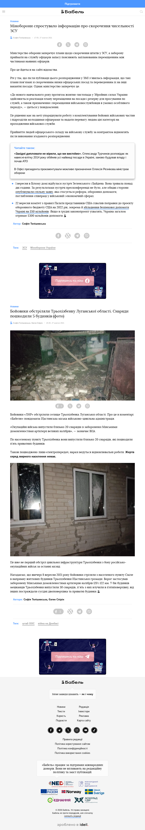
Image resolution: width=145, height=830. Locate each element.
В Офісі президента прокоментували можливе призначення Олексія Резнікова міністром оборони (71, 170)
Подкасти (61, 720)
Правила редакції (73, 739)
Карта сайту (84, 720)
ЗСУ (24, 247)
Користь (61, 716)
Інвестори (83, 711)
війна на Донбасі (48, 623)
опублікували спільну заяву (34, 192)
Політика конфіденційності (72, 748)
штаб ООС (28, 623)
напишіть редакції (72, 816)
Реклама (84, 716)
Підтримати (72, 3)
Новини (61, 706)
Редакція (84, 706)
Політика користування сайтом (72, 743)
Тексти (61, 711)
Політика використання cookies (72, 753)
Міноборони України (43, 247)
